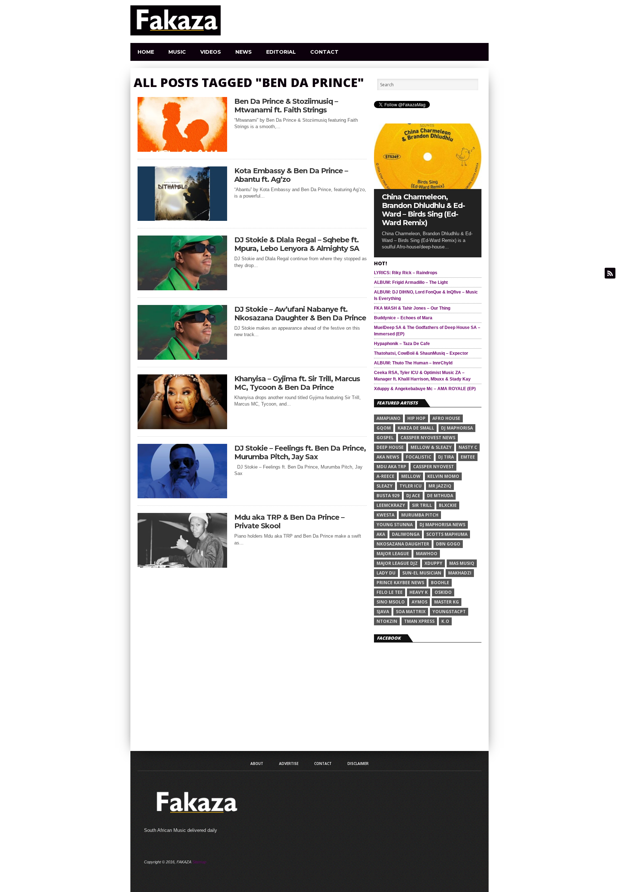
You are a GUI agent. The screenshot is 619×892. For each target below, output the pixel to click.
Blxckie (448, 505)
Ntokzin (386, 621)
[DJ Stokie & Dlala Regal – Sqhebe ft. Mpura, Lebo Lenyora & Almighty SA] (182, 288)
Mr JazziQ (439, 486)
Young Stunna (394, 525)
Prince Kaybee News (400, 583)
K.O (445, 621)
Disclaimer (358, 763)
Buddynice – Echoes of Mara (403, 317)
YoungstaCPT (449, 612)
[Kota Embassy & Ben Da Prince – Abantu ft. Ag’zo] (182, 219)
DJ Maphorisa (457, 428)
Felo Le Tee (389, 592)
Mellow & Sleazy (431, 447)
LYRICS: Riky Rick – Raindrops (405, 272)
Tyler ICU (410, 486)
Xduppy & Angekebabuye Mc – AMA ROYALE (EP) (425, 388)
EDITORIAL (281, 52)
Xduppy (433, 563)
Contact (324, 52)
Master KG (446, 602)
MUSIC (177, 52)
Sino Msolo (390, 602)
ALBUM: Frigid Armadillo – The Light (411, 282)
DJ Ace (413, 496)
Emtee (468, 457)
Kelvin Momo (443, 476)
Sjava (382, 612)
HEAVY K (418, 592)
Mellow (411, 476)
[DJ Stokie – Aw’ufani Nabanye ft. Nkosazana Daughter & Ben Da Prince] (182, 358)
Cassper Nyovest (433, 467)
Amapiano (388, 418)
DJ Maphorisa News (442, 525)
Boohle (440, 583)
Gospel (385, 438)
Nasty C (468, 447)
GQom (383, 428)
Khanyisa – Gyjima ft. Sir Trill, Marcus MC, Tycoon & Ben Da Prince (297, 383)
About (256, 763)
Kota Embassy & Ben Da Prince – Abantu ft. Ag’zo (291, 175)
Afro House (446, 418)
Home (146, 52)
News (243, 52)
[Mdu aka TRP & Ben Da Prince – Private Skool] (182, 566)
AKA (380, 534)
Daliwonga (405, 534)
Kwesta (385, 515)
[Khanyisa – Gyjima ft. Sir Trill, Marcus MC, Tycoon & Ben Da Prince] (182, 427)
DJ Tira (446, 457)
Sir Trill (422, 505)
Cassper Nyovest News (427, 438)
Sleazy (384, 486)
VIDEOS (210, 52)
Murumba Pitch (419, 515)
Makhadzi (459, 573)
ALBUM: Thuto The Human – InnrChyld (413, 362)
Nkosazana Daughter (402, 544)
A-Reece (385, 476)
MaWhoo (426, 554)
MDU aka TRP (391, 467)
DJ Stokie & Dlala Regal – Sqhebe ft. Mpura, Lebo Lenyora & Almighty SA (296, 244)
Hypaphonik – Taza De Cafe (402, 343)
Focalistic (418, 457)
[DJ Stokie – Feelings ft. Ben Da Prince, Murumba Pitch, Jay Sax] (182, 496)
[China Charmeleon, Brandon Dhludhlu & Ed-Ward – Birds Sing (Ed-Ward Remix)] (427, 187)
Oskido (443, 592)
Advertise (288, 763)
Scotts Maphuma (446, 534)
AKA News (387, 457)
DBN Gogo (448, 544)
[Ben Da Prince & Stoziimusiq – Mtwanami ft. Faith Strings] (182, 150)
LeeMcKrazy (390, 505)
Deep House (390, 447)
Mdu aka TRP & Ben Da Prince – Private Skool (289, 521)
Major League (392, 554)
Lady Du (385, 573)
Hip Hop (416, 418)
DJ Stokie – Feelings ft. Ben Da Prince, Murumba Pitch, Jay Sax (300, 452)
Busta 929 (387, 496)
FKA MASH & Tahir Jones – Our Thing (412, 308)
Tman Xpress (419, 621)
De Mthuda (440, 496)
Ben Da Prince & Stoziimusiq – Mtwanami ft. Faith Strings (286, 105)
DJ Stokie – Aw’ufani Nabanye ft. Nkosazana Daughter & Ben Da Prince (300, 313)
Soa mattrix (411, 612)
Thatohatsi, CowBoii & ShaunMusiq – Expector (421, 353)
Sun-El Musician (421, 573)
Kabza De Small (416, 428)
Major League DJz (397, 563)
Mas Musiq (461, 563)
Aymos (419, 602)
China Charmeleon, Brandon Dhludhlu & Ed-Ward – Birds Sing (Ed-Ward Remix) (423, 210)
